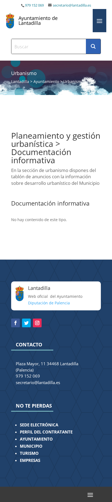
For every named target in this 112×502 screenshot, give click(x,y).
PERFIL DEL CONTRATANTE (46, 432)
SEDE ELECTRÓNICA (39, 425)
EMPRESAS (30, 460)
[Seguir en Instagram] (37, 323)
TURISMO (29, 453)
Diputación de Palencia (49, 302)
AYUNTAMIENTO (36, 439)
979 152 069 (35, 5)
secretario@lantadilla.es (72, 5)
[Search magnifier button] (93, 46)
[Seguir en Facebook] (15, 323)
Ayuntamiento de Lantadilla (38, 20)
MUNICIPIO (31, 446)
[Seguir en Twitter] (26, 323)
